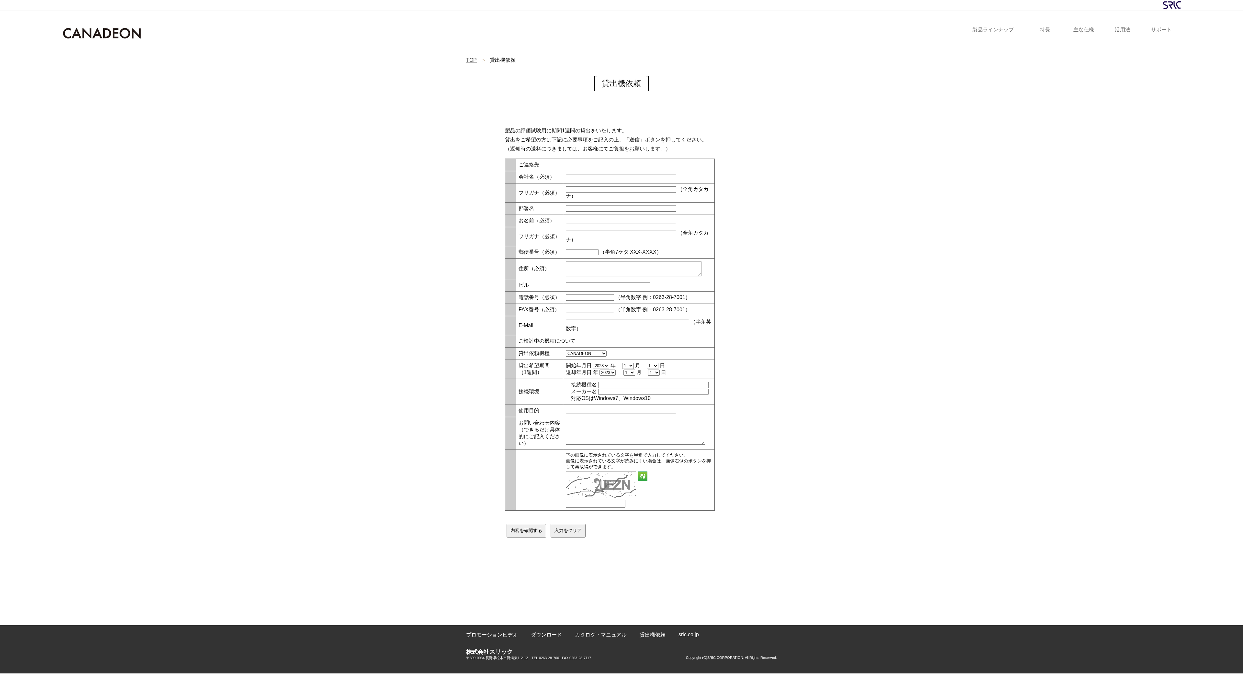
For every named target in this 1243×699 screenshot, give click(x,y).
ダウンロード (546, 635)
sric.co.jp (688, 634)
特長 (1045, 29)
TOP (471, 60)
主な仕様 (1083, 29)
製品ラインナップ (993, 29)
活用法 (1122, 29)
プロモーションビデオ (492, 635)
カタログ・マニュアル (601, 635)
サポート (1161, 29)
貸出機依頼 (653, 635)
